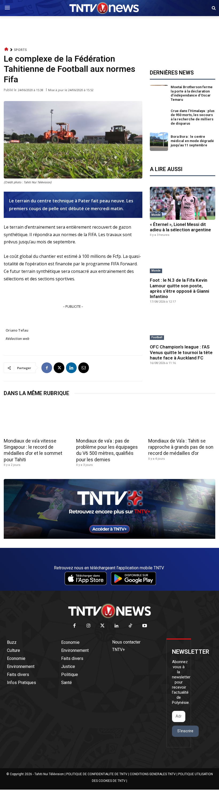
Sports (20, 49)
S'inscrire (185, 731)
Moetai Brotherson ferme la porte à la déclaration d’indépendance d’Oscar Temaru (192, 93)
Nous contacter (126, 642)
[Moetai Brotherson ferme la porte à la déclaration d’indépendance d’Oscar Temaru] (159, 94)
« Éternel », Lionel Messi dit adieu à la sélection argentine (180, 227)
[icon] (6, 49)
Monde (156, 214)
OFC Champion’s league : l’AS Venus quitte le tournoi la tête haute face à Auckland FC (181, 352)
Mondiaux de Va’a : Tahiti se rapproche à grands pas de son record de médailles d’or (180, 447)
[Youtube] (144, 626)
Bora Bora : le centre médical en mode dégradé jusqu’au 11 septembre (192, 141)
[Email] (83, 367)
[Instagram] (88, 626)
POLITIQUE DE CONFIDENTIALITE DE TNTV (96, 774)
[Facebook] (46, 367)
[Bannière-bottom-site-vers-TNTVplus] (109, 537)
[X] (59, 367)
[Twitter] (102, 626)
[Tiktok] (130, 626)
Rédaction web (17, 338)
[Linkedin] (71, 367)
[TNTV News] (109, 611)
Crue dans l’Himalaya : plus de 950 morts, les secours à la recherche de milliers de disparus (192, 117)
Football (156, 337)
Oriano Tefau (17, 330)
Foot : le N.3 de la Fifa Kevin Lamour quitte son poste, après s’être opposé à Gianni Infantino (179, 288)
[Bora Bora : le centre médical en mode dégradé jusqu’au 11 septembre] (159, 141)
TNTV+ (118, 649)
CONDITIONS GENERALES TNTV (153, 774)
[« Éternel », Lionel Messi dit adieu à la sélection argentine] (182, 203)
